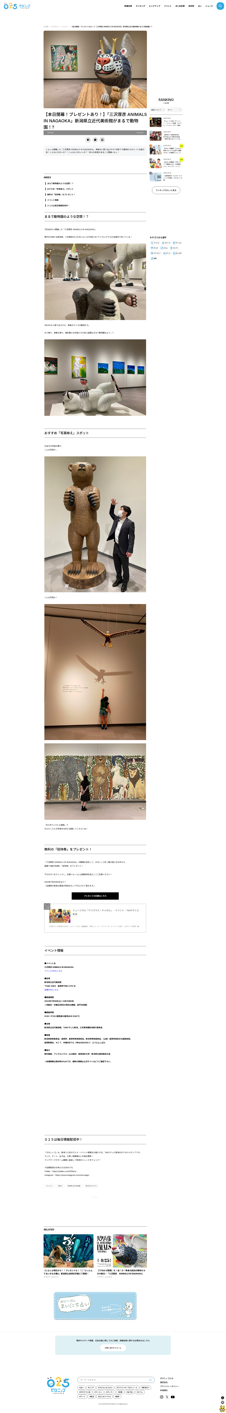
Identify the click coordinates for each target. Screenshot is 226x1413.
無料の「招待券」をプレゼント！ (61, 194)
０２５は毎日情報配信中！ (58, 205)
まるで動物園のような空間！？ (60, 183)
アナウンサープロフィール (127, 1388)
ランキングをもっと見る (166, 190)
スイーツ (167, 243)
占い (200, 6)
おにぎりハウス (105, 1397)
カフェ (165, 248)
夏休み (60, 1186)
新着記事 (128, 6)
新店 (92, 1397)
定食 (120, 1392)
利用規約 (164, 1390)
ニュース (209, 6)
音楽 (155, 258)
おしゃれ (179, 253)
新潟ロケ (146, 1388)
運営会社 (164, 1382)
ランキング (140, 6)
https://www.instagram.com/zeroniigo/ (72, 1175)
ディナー (176, 248)
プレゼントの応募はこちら (95, 896)
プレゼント (49, 1186)
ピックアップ (154, 6)
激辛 (117, 1397)
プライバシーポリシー (169, 1386)
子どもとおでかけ (105, 1388)
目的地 (191, 6)
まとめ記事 (180, 6)
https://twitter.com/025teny (64, 1171)
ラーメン (179, 243)
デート (168, 253)
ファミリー (157, 253)
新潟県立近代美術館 (74, 1186)
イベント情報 (53, 200)
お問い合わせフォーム (113, 1348)
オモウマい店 (85, 1392)
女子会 (130, 1392)
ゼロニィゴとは (166, 1378)
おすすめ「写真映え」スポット (60, 189)
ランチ (156, 248)
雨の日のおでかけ (91, 1186)
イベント (168, 6)
